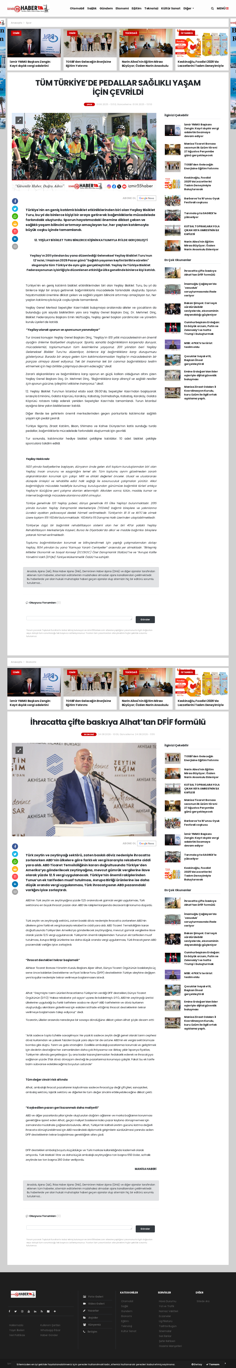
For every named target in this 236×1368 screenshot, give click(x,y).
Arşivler (93, 1317)
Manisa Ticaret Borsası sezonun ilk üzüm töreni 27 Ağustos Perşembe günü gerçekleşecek (200, 149)
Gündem (106, 8)
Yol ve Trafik (166, 1306)
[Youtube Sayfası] (30, 1311)
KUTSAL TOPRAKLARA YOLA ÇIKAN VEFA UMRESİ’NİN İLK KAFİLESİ (202, 230)
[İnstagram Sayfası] (23, 1311)
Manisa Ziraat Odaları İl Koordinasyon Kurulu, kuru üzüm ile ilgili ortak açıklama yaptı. (200, 392)
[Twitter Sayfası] (17, 1311)
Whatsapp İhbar (50, 1330)
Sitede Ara (203, 1301)
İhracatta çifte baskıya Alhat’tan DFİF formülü (200, 273)
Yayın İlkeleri (16, 1330)
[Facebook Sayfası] (11, 1311)
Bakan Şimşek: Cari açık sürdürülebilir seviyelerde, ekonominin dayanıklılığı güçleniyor (201, 309)
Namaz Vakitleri (168, 1311)
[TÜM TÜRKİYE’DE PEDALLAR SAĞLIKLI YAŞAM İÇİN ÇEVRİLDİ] (84, 152)
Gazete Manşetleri (170, 1346)
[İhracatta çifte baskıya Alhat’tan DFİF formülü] (84, 789)
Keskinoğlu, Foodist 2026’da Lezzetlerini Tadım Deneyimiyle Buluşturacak (198, 183)
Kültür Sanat (170, 8)
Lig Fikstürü (165, 1321)
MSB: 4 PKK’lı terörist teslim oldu (198, 345)
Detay (198, 1364)
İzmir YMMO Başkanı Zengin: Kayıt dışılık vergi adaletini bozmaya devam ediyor (201, 130)
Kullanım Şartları (50, 1325)
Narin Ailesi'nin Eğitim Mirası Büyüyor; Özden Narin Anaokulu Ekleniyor (201, 245)
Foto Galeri (95, 1296)
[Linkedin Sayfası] (36, 1311)
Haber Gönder (49, 1335)
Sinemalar (165, 1331)
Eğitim (136, 8)
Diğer (187, 8)
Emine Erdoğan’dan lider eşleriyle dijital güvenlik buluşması (201, 375)
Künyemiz (94, 1324)
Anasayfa (16, 23)
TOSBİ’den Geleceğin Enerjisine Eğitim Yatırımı (201, 166)
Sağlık (92, 8)
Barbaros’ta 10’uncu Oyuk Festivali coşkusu (202, 200)
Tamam (214, 1364)
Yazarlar (93, 1310)
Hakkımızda (16, 1325)
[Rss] (43, 1311)
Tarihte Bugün (168, 1326)
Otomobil (77, 8)
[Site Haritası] (50, 1311)
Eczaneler (165, 1316)
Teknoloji (151, 8)
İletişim (92, 1332)
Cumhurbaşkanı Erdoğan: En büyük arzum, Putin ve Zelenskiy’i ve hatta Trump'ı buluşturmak (202, 328)
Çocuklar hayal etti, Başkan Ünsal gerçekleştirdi (197, 360)
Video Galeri (96, 1303)
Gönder (145, 619)
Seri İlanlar (165, 1336)
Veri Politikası (17, 1335)
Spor (29, 23)
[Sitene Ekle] (56, 1311)
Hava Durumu (167, 1301)
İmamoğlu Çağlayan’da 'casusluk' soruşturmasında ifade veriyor (200, 289)
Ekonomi (122, 8)
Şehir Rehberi (167, 1341)
